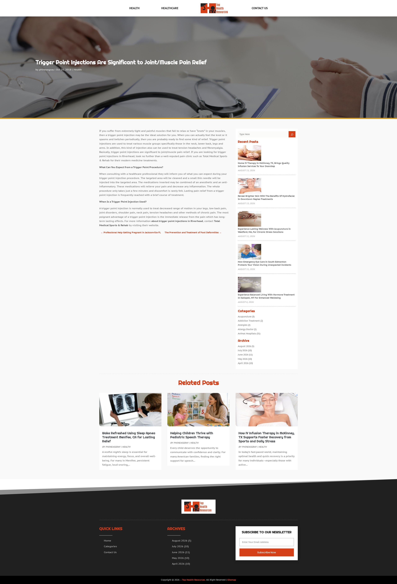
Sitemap (231, 579)
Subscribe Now (266, 552)
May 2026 (243, 359)
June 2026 (243, 354)
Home (107, 540)
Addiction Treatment (249, 320)
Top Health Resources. (194, 579)
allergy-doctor (245, 329)
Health (134, 8)
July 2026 (242, 350)
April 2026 (243, 363)
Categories (110, 546)
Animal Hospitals (247, 333)
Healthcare (169, 8)
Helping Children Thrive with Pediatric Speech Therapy (191, 435)
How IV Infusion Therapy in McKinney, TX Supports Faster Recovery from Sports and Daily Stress (267, 437)
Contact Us (260, 8)
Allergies (242, 325)
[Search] (292, 134)
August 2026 (244, 346)
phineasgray (46, 69)
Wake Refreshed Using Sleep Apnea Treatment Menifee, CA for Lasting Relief (128, 437)
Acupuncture (244, 316)
